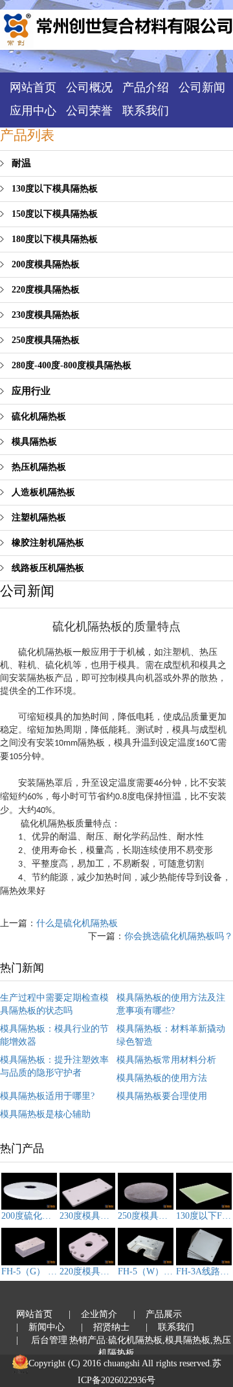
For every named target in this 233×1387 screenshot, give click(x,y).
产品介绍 (145, 87)
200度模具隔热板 (46, 264)
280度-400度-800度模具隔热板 (71, 365)
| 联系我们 (170, 1327)
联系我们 (145, 110)
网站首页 (33, 87)
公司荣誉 (89, 110)
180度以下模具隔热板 (55, 239)
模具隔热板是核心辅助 (45, 1114)
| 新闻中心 (40, 1327)
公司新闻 (202, 87)
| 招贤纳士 (105, 1327)
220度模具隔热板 (46, 289)
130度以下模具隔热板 (55, 189)
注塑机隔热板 (39, 517)
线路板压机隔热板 (48, 568)
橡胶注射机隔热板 (48, 543)
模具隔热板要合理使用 (161, 1096)
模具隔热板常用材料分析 (166, 1060)
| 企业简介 (93, 1314)
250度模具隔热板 (46, 340)
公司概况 (89, 87)
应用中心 (33, 110)
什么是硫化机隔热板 (77, 923)
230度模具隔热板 (46, 315)
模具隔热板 (34, 442)
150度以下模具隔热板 (55, 214)
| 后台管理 (41, 1340)
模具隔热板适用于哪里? (47, 1096)
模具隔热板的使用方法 (161, 1078)
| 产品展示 (157, 1314)
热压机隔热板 (39, 467)
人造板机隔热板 (43, 492)
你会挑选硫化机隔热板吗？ (178, 936)
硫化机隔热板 (39, 416)
